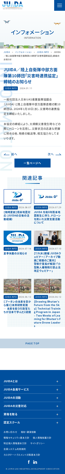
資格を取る (11, 414)
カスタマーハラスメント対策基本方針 (22, 454)
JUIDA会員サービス (16, 389)
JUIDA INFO (11, 88)
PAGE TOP (32, 343)
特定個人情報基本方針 (15, 443)
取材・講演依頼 (28, 431)
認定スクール (12, 422)
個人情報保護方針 (42, 437)
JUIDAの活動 (12, 397)
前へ (14, 154)
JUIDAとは (11, 381)
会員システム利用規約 (15, 449)
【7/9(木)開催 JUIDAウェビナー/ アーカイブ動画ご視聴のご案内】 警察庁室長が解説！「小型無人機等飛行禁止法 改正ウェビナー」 (47, 261)
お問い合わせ (10, 431)
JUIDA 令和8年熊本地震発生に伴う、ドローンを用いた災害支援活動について (47, 217)
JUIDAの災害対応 (15, 406)
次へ (51, 154)
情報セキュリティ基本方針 (16, 437)
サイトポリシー (37, 443)
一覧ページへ (32, 163)
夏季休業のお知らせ (15, 253)
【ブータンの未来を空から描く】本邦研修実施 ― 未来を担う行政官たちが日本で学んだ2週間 (17, 307)
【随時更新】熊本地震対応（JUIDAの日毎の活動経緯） (17, 215)
